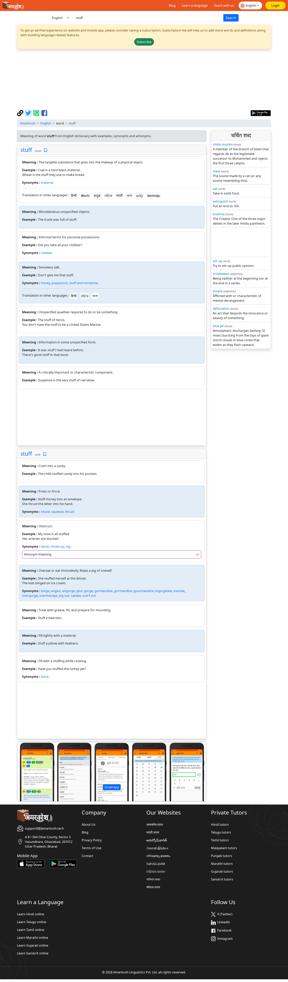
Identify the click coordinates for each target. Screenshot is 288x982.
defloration (221, 308)
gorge (88, 591)
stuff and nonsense (83, 283)
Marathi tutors (222, 863)
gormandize (123, 591)
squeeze (57, 511)
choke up (57, 546)
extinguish (220, 201)
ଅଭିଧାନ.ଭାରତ (155, 871)
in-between (221, 274)
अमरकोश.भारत (154, 824)
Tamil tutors (220, 840)
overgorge (30, 595)
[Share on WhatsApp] (36, 113)
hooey (45, 283)
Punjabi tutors (221, 856)
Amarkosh (27, 123)
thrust (69, 511)
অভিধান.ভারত (153, 879)
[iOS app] (31, 863)
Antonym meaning (37, 554)
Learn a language (194, 5)
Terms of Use (91, 848)
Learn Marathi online (32, 937)
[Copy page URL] (20, 113)
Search (231, 18)
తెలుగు (85, 195)
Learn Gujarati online (32, 945)
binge (45, 591)
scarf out (89, 595)
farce (45, 676)
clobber (46, 253)
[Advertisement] (144, 79)
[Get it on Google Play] (260, 113)
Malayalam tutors (224, 848)
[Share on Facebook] (44, 113)
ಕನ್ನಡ (97, 195)
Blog (172, 5)
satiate (76, 595)
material (47, 182)
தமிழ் (139, 195)
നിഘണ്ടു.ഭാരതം (158, 856)
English (45, 123)
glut (79, 591)
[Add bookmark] (45, 150)
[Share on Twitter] (28, 113)
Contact (87, 856)
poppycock (60, 283)
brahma (219, 214)
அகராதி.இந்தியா (157, 848)
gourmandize (144, 591)
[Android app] (63, 863)
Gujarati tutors (222, 871)
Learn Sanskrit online (32, 953)
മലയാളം (153, 195)
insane (218, 291)
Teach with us (224, 5)
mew (216, 171)
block (45, 546)
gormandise (103, 591)
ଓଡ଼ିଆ (108, 195)
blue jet (218, 326)
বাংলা (129, 195)
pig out (64, 595)
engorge (68, 591)
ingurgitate (163, 591)
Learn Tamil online (30, 930)
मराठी (119, 195)
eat (215, 188)
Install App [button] (112, 787)
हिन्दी (74, 195)
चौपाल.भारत (153, 887)
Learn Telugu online (31, 922)
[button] (31, 771)
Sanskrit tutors (222, 879)
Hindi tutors (220, 824)
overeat (179, 591)
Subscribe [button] (144, 42)
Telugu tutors (221, 832)
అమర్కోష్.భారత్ (156, 840)
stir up (217, 261)
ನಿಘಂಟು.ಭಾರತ (155, 863)
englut (56, 591)
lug (68, 546)
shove (45, 511)
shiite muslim (223, 144)
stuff (26, 149)
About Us (88, 824)
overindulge (48, 595)
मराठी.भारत (152, 832)
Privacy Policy (92, 840)
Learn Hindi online (30, 914)
